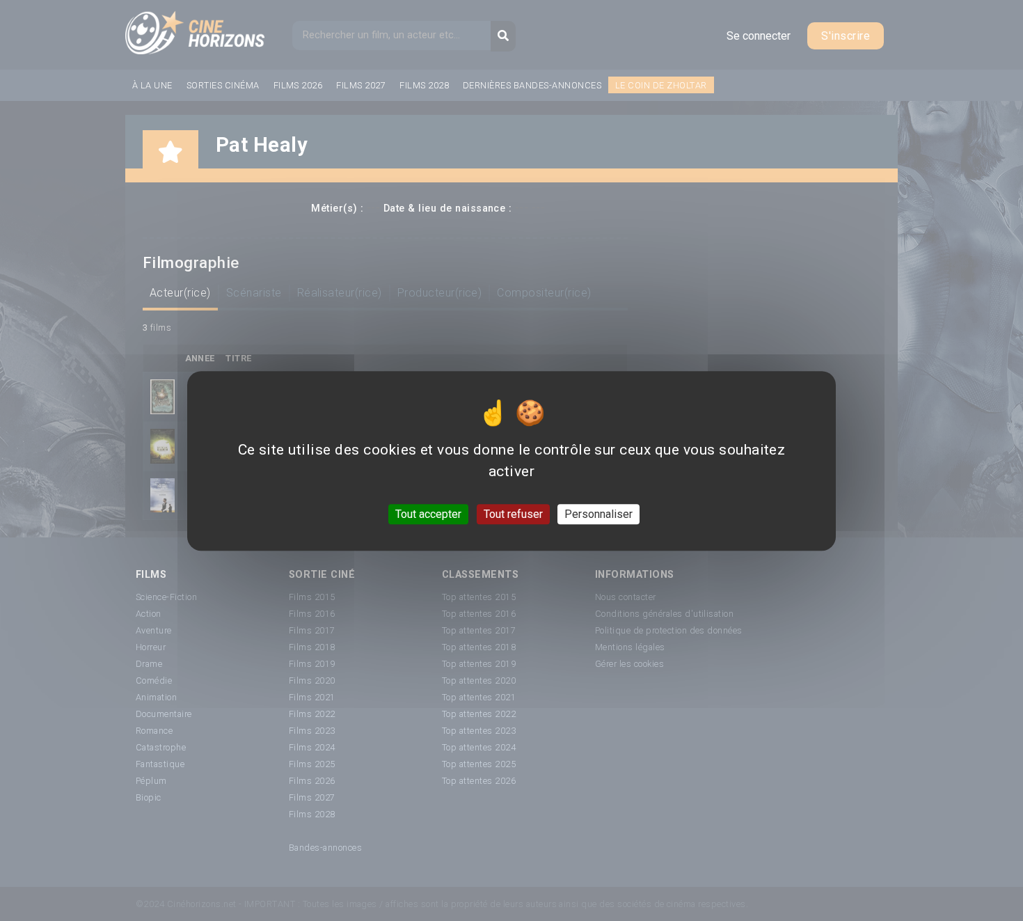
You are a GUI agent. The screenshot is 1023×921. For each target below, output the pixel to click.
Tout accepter (428, 513)
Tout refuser (513, 513)
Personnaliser (598, 513)
